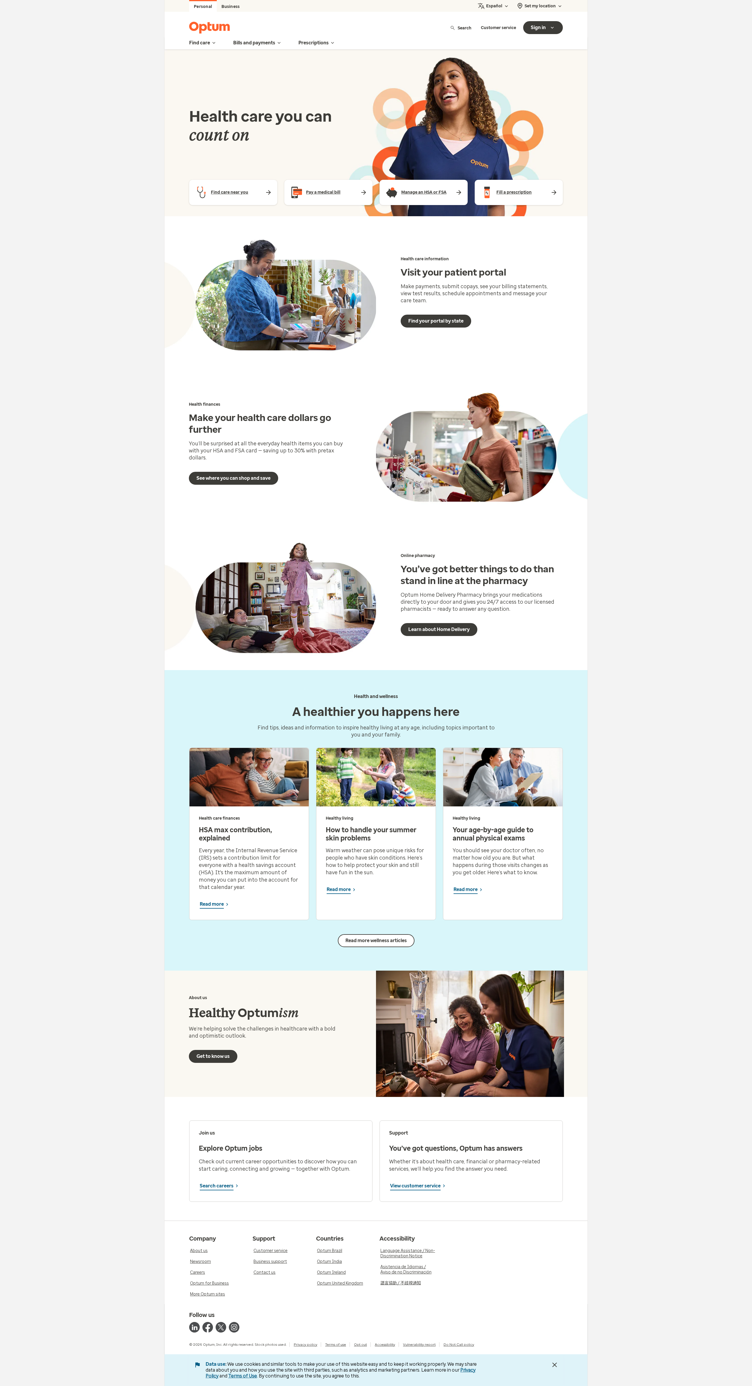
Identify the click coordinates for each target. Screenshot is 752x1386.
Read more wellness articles (376, 940)
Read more (212, 904)
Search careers (217, 1186)
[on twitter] (221, 1327)
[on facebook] (207, 1327)
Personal (203, 6)
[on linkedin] (194, 1327)
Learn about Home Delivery (439, 629)
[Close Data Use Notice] (554, 1364)
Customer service (498, 27)
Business (230, 6)
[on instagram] (234, 1327)
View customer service (415, 1186)
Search (464, 28)
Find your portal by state (436, 321)
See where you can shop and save (234, 478)
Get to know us (213, 1056)
